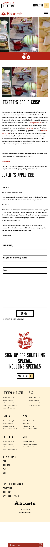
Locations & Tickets (13, 393)
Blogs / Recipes (9, 457)
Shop (25, 437)
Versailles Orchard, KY (10, 405)
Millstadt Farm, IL (8, 403)
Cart (5, 469)
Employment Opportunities (14, 484)
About (5, 473)
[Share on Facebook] (23, 57)
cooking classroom (35, 123)
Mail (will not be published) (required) (15, 258)
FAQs (4, 480)
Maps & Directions (9, 408)
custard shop (6, 161)
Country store (29, 128)
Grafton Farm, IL (8, 400)
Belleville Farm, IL (8, 397)
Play (25, 416)
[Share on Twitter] (28, 57)
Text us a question (25, 512)
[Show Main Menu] (46, 13)
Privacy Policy (8, 488)
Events (6, 416)
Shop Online (7, 465)
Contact (6, 461)
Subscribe (7, 492)
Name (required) (8, 246)
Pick (31, 393)
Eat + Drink (9, 437)
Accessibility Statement (12, 496)
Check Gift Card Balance (30, 447)
